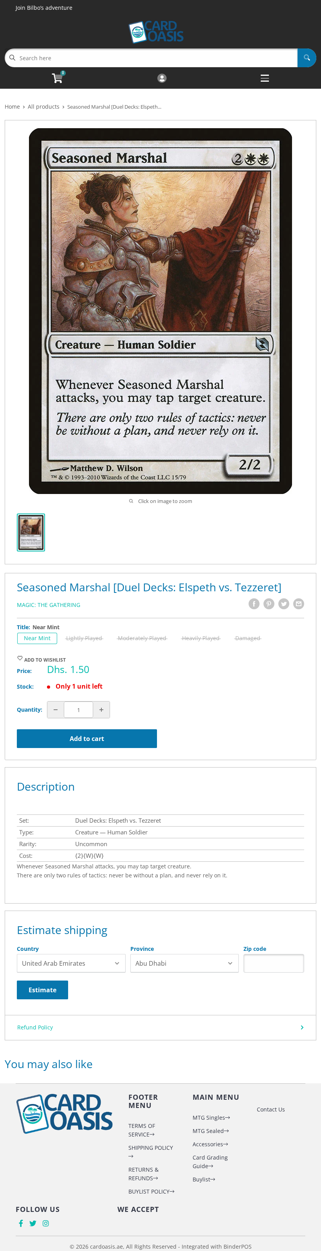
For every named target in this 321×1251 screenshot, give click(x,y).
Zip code (254, 949)
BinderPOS (238, 1246)
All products (44, 106)
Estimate (42, 990)
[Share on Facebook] (254, 603)
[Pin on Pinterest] (268, 603)
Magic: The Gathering (48, 604)
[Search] (307, 57)
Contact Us (271, 1109)
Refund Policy (35, 1027)
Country (28, 949)
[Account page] (161, 78)
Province (142, 949)
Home (12, 106)
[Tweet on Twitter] (283, 603)
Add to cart (87, 738)
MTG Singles (209, 1117)
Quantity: (29, 709)
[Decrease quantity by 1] (55, 710)
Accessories (208, 1144)
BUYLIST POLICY (149, 1191)
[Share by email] (298, 603)
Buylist (201, 1179)
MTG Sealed (208, 1131)
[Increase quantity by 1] (101, 710)
